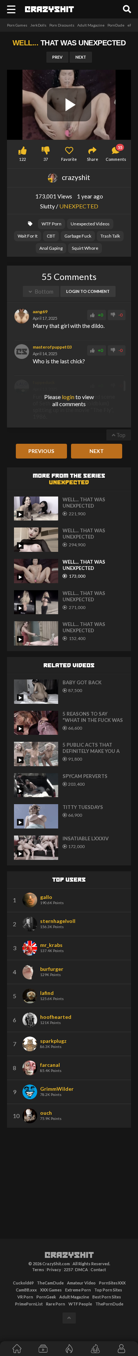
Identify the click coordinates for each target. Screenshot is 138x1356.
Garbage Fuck (77, 236)
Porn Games (17, 25)
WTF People (80, 1303)
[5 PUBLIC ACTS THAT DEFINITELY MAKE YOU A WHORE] (36, 754)
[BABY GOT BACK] (36, 691)
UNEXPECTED (78, 206)
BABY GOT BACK (82, 682)
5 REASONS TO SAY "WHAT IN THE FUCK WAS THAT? (93, 717)
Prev (57, 57)
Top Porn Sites (108, 1289)
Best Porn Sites (106, 1296)
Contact (98, 1269)
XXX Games (51, 1289)
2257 (68, 1269)
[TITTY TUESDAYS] (36, 816)
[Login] (121, 1348)
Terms (38, 1269)
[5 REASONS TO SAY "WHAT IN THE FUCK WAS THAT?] (36, 723)
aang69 (40, 311)
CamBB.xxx (26, 1289)
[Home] (17, 1348)
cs (49, 10)
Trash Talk (110, 236)
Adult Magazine (91, 25)
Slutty (47, 206)
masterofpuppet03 (52, 347)
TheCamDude (50, 1282)
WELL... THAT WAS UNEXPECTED (84, 503)
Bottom (43, 291)
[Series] (43, 1348)
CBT (51, 236)
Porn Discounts (61, 25)
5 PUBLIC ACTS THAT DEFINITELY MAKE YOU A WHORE (91, 748)
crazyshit (69, 1255)
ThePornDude (109, 1303)
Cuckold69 (23, 1282)
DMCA (81, 1269)
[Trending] (69, 1348)
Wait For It (28, 236)
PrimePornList (29, 1303)
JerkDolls (38, 25)
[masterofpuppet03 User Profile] (21, 351)
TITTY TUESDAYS (83, 807)
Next (80, 57)
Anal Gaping (51, 248)
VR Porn (25, 1296)
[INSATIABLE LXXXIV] (36, 848)
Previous (41, 451)
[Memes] (95, 1348)
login (68, 396)
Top (120, 435)
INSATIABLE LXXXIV (86, 838)
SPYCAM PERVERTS (85, 776)
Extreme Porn (78, 1289)
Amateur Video (81, 1282)
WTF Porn (51, 223)
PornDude (115, 25)
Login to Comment (88, 291)
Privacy (54, 1269)
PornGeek (46, 1296)
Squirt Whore (85, 248)
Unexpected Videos (90, 223)
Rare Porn (55, 1303)
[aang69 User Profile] (21, 316)
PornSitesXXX (112, 1282)
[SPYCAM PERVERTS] (36, 785)
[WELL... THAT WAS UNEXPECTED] (36, 509)
